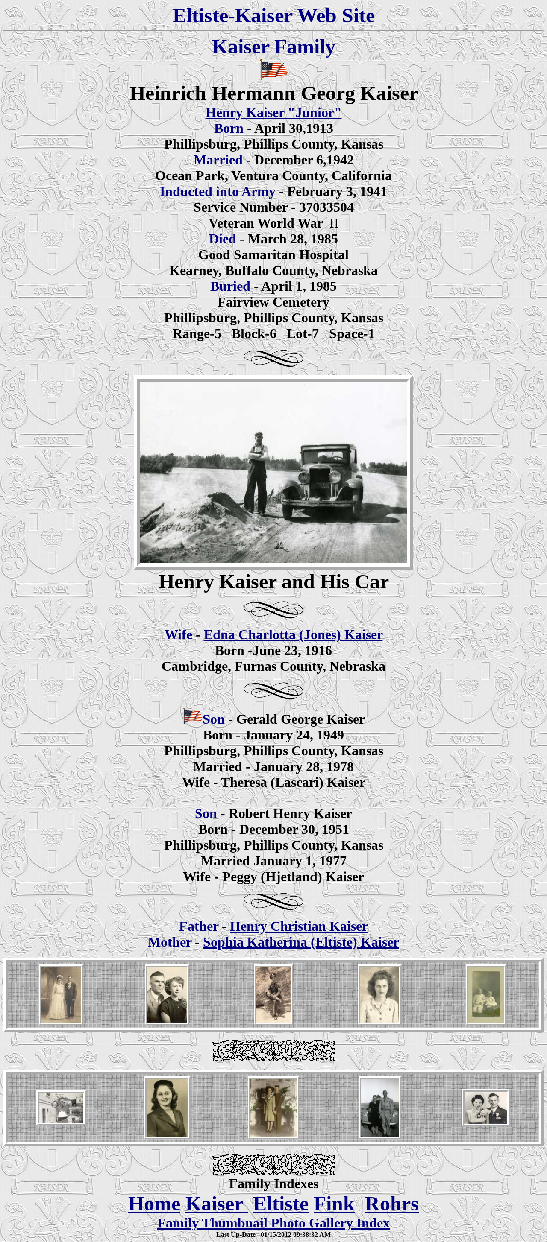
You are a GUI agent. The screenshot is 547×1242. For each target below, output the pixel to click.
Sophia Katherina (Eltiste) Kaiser (301, 942)
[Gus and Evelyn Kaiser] (486, 1124)
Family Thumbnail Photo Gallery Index (273, 1222)
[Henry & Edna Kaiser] (61, 1123)
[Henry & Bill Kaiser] (486, 1024)
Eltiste (281, 1203)
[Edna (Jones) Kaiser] (167, 1136)
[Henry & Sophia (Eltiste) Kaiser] (61, 1022)
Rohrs (392, 1203)
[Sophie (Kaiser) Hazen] (380, 1022)
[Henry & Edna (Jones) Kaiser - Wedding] (273, 1136)
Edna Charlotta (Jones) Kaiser (293, 634)
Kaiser (216, 1203)
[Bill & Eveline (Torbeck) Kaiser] (167, 1022)
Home (154, 1203)
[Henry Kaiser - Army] (273, 1022)
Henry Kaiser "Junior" (274, 112)
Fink (334, 1203)
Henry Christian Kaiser (299, 926)
